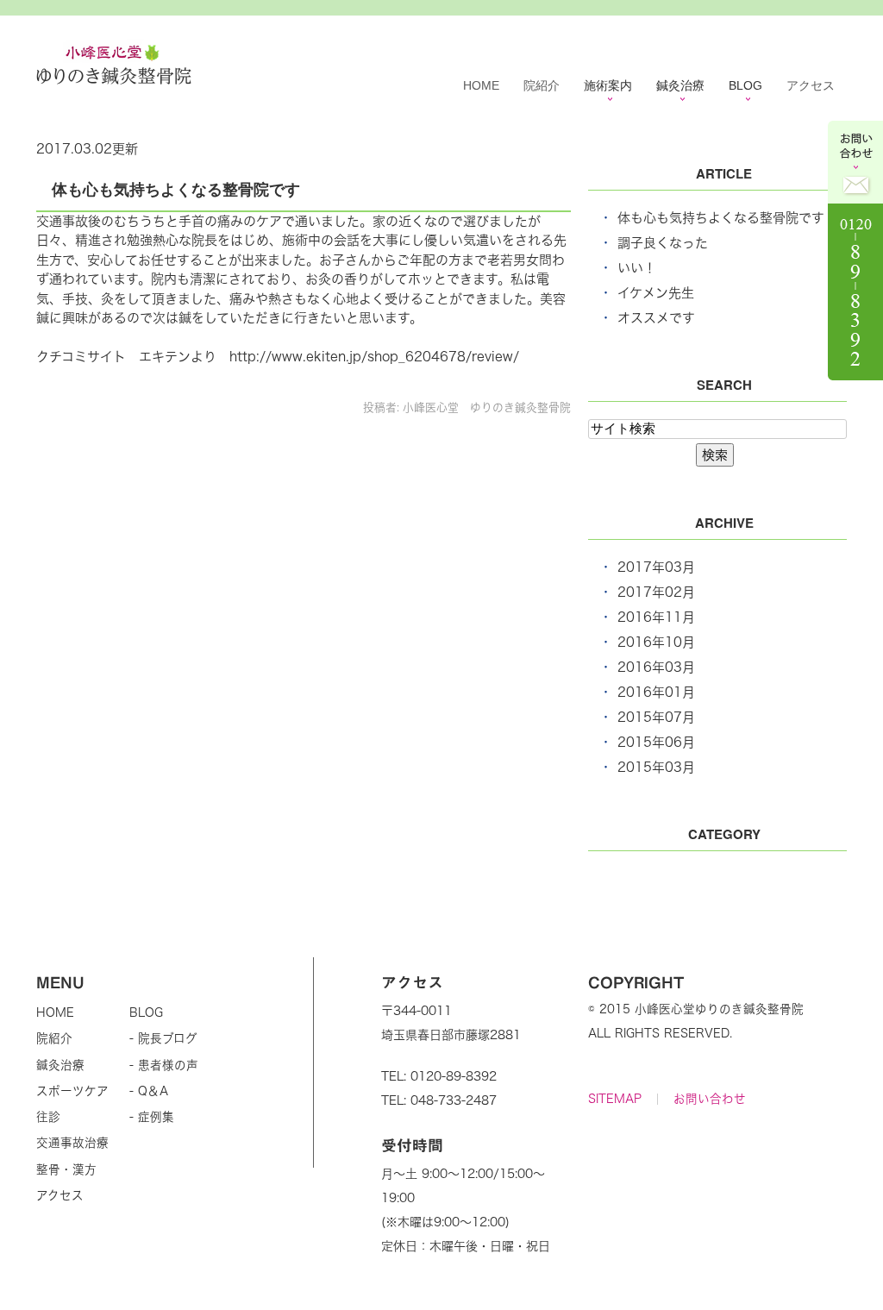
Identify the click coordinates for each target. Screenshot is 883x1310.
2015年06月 (656, 742)
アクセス (810, 85)
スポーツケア (72, 1091)
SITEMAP (615, 1099)
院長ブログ (167, 1038)
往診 (48, 1117)
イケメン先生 (655, 292)
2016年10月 (656, 642)
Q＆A (153, 1091)
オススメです (656, 317)
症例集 (156, 1117)
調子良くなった (662, 242)
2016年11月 (656, 617)
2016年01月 (656, 692)
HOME (481, 85)
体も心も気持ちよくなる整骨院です (176, 189)
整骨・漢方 (66, 1169)
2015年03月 (656, 767)
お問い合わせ (709, 1099)
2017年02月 (656, 592)
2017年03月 (656, 567)
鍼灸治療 (60, 1065)
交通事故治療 (72, 1143)
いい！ (636, 267)
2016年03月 (656, 667)
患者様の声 (168, 1065)
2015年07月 (656, 717)
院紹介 (541, 85)
